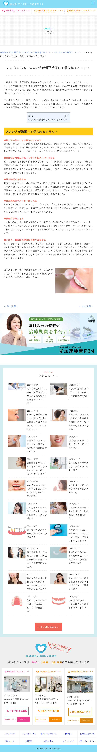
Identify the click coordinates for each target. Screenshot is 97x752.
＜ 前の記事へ (11, 306)
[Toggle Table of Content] (65, 116)
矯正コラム (48, 741)
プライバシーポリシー (87, 741)
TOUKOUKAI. (43, 748)
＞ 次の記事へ (86, 306)
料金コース (9, 741)
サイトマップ (68, 741)
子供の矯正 (67, 734)
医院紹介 (29, 741)
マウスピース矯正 (29, 734)
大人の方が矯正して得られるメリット (49, 119)
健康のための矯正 (87, 734)
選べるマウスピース (48, 734)
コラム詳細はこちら (48, 626)
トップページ (9, 734)
